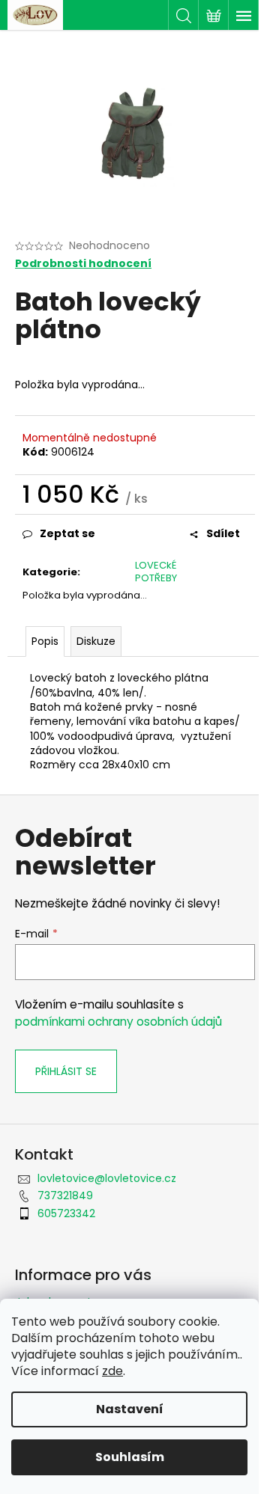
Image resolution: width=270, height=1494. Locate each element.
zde (112, 1371)
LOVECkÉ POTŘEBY (156, 571)
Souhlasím (129, 1457)
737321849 (65, 1195)
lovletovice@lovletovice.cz (107, 1178)
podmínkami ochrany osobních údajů (118, 1021)
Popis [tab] (45, 641)
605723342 (66, 1213)
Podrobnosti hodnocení (83, 264)
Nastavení (130, 1409)
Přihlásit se (66, 1071)
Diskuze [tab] (96, 641)
